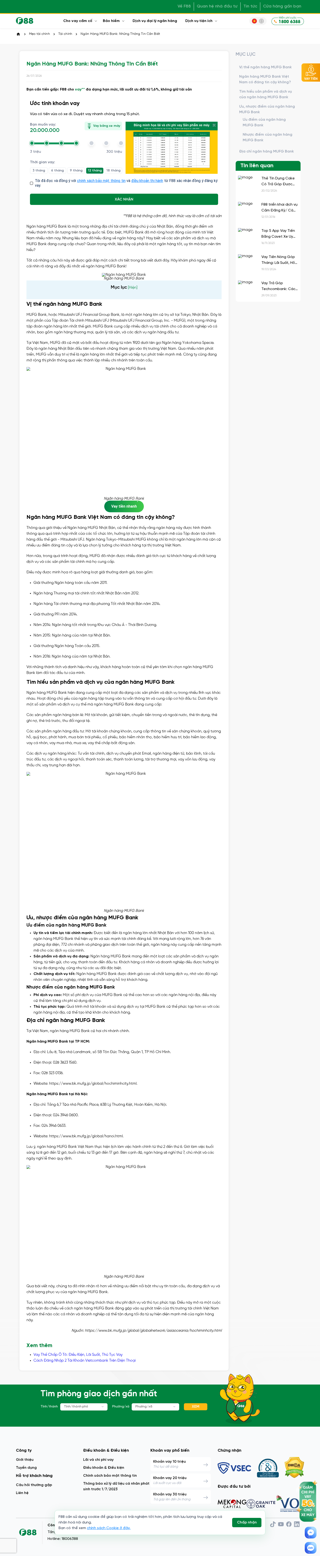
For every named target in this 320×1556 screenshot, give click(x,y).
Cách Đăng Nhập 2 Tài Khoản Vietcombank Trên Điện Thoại (84, 1361)
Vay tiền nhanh (124, 506)
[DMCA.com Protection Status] (294, 1468)
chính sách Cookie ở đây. (108, 1528)
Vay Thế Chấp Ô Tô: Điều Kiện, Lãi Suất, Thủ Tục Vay (78, 1355)
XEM (195, 1407)
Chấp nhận (247, 1522)
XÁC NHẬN (124, 199)
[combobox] (83, 1407)
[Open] (103, 1406)
